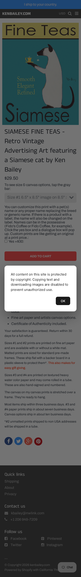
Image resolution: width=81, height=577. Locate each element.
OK (63, 301)
